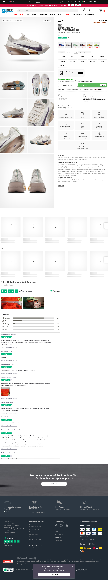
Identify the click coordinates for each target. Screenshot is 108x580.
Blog (59, 15)
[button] (5, 2)
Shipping (31, 532)
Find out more (59, 540)
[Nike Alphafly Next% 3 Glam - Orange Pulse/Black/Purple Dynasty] (83, 45)
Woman (62, 52)
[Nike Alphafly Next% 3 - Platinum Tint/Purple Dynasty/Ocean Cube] (68, 45)
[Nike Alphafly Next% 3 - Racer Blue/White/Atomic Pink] (61, 45)
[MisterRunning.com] (9, 10)
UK (80, 52)
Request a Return (34, 529)
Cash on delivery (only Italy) (87, 539)
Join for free (54, 484)
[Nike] (61, 21)
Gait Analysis (77, 15)
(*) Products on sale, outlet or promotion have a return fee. (94, 100)
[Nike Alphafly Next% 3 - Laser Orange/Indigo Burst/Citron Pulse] (90, 45)
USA (76, 52)
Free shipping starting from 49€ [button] (74, 1)
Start (80, 73)
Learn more (54, 574)
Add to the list (70, 85)
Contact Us (32, 542)
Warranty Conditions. (35, 539)
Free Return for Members (98, 1)
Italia (8, 511)
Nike (60, 25)
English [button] (13, 1)
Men (27, 15)
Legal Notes (32, 537)
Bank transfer (84, 537)
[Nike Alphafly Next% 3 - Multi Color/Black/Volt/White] (97, 45)
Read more (61, 185)
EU (84, 52)
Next (106, 226)
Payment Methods (34, 534)
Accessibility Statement (35, 548)
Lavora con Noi (59, 534)
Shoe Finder (90, 15)
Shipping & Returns (63, 100)
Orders (31, 524)
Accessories (43, 15)
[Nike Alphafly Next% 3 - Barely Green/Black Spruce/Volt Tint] (75, 45)
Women (34, 15)
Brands (52, 15)
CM (88, 52)
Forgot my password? (35, 527)
